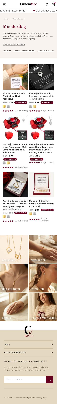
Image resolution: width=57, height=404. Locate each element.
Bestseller (7, 50)
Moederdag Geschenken (24, 50)
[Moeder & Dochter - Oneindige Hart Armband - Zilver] (8, 106)
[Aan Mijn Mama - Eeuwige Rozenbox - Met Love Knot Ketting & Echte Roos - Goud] (8, 162)
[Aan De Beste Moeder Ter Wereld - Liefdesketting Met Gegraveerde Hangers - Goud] (4, 216)
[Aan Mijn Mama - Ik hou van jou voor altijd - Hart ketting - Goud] (34, 106)
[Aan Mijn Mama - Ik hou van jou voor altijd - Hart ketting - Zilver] (30, 106)
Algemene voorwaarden (14, 44)
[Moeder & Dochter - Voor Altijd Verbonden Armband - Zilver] (34, 213)
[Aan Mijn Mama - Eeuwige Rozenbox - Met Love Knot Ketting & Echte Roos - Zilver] (4, 162)
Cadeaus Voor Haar (46, 50)
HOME (5, 19)
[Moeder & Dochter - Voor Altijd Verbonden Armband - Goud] (30, 213)
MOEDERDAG (17, 19)
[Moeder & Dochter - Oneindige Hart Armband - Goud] (4, 106)
